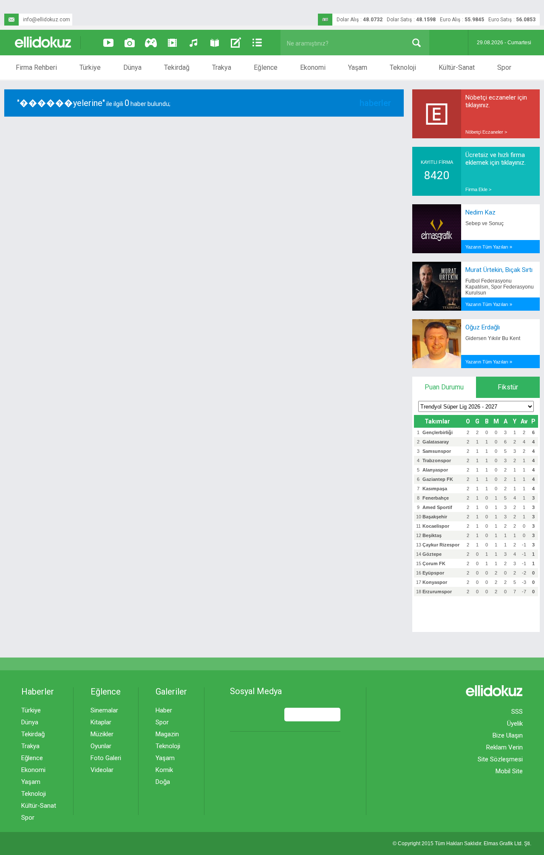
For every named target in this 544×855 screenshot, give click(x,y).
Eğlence (266, 67)
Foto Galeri (106, 758)
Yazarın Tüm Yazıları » (488, 246)
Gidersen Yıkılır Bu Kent (492, 338)
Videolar (102, 770)
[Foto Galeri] (129, 42)
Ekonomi (313, 67)
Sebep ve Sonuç (484, 223)
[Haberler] (257, 42)
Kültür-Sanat (457, 67)
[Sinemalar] (172, 42)
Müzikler (102, 734)
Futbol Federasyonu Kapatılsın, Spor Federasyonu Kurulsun (499, 287)
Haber (164, 710)
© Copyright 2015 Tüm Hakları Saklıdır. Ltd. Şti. (462, 843)
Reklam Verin (504, 747)
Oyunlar (101, 746)
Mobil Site (509, 771)
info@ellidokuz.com (46, 20)
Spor (504, 67)
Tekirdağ (177, 67)
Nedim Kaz (480, 212)
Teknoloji (403, 67)
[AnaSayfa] (43, 43)
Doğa (163, 782)
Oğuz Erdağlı (482, 327)
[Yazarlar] (235, 42)
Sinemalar (104, 710)
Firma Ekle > (478, 189)
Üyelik (515, 723)
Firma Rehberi (36, 67)
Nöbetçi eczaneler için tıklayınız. (496, 101)
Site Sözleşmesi (500, 759)
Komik (164, 770)
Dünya (132, 67)
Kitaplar (101, 722)
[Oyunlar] (151, 42)
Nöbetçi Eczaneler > (486, 131)
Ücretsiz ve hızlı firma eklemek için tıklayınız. (495, 158)
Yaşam (357, 67)
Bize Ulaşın (508, 735)
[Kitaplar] (214, 42)
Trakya (221, 67)
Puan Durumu (444, 387)
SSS (517, 711)
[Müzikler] (193, 42)
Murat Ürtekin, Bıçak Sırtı (499, 270)
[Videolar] (108, 42)
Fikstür (508, 387)
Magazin (167, 734)
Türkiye (90, 67)
